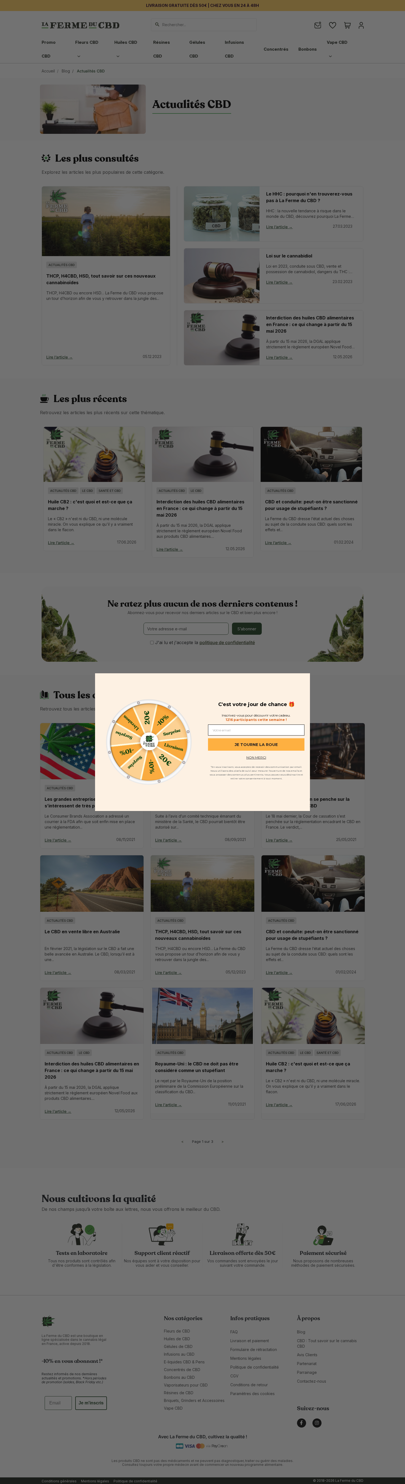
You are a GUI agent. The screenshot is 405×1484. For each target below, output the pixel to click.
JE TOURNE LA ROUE (256, 744)
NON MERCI (256, 757)
